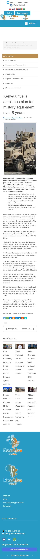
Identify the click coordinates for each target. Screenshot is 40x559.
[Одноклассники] (13, 318)
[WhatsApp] (7, 318)
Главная (9, 43)
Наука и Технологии (12, 79)
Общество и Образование (15, 69)
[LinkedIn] (19, 318)
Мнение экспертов (12, 88)
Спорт (7, 83)
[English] (13, 9)
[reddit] (22, 318)
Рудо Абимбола (17, 118)
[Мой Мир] (16, 318)
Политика (26, 43)
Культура (8, 74)
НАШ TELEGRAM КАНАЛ (18, 2)
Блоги (17, 43)
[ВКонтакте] (10, 318)
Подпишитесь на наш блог (19, 549)
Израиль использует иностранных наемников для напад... (29, 328)
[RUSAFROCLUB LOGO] (12, 475)
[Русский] (10, 9)
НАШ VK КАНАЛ (18, 5)
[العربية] (24, 9)
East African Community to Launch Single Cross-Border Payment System (7, 366)
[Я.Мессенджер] (25, 318)
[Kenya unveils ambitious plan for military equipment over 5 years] (20, 149)
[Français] (15, 9)
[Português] (21, 9)
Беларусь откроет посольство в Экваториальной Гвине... (14, 328)
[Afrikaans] (18, 9)
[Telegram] (4, 318)
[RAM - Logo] (12, 445)
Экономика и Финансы (13, 65)
